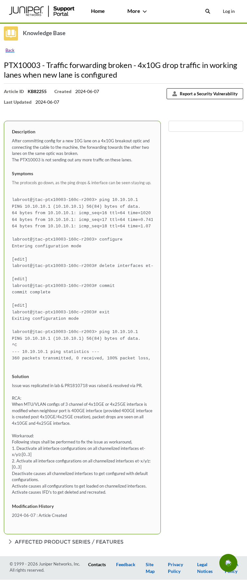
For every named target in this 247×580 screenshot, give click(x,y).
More (133, 11)
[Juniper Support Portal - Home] (41, 11)
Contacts (97, 564)
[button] (228, 563)
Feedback (125, 564)
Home (98, 11)
